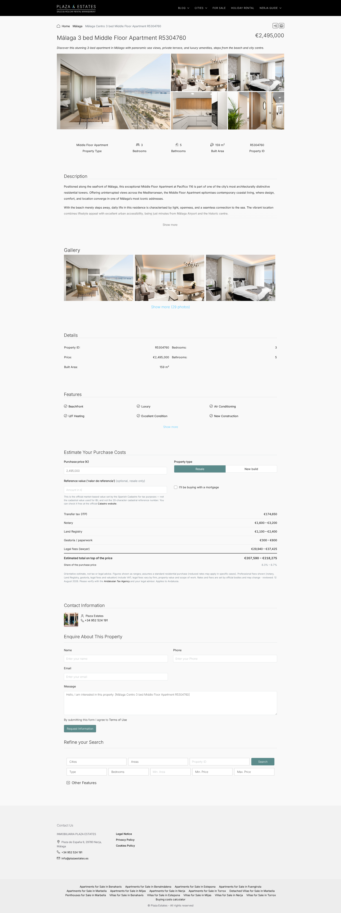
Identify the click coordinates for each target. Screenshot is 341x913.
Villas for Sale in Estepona (163, 895)
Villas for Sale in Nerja (229, 895)
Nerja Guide (269, 7)
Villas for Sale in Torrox (261, 895)
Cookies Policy (125, 845)
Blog (182, 7)
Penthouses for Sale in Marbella (85, 895)
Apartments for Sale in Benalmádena (148, 886)
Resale (200, 469)
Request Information (80, 728)
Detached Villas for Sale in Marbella (252, 891)
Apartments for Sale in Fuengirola (240, 886)
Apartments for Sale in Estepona (195, 886)
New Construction (226, 416)
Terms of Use (118, 720)
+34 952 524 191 (96, 620)
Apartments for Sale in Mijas (128, 891)
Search (262, 761)
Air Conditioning (225, 406)
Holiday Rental (242, 7)
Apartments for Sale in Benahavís (101, 886)
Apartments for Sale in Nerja (167, 891)
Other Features (83, 783)
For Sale (219, 7)
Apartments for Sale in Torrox (207, 891)
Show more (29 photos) (170, 307)
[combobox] (96, 761)
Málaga (77, 26)
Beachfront (76, 406)
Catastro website (107, 503)
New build (251, 469)
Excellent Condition (154, 416)
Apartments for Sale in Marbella (87, 891)
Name (68, 650)
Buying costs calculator (170, 899)
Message (70, 686)
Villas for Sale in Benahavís (126, 895)
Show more (170, 427)
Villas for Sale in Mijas (197, 895)
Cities (199, 7)
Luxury (145, 406)
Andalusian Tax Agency (117, 581)
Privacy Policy (125, 839)
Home (66, 26)
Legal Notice (124, 834)
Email (67, 668)
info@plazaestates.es (74, 858)
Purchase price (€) (76, 461)
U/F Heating (76, 416)
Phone (177, 650)
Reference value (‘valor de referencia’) (104, 481)
